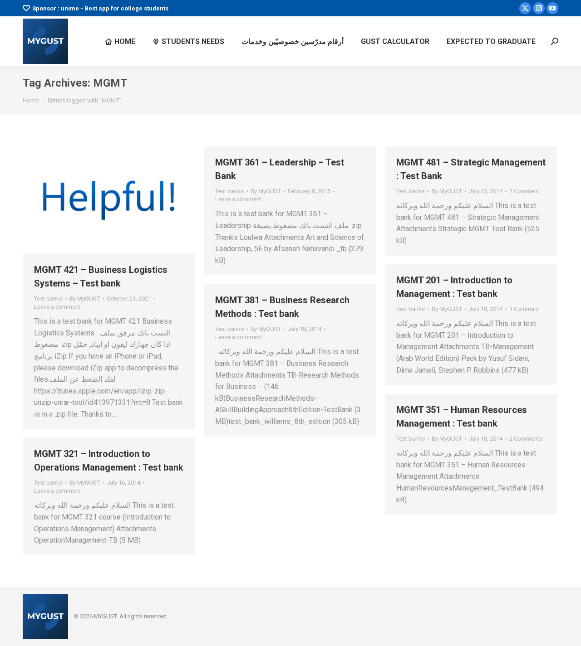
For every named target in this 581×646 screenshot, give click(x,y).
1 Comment (524, 191)
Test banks (48, 298)
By (84, 298)
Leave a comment (57, 306)
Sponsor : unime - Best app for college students (100, 8)
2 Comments (525, 438)
